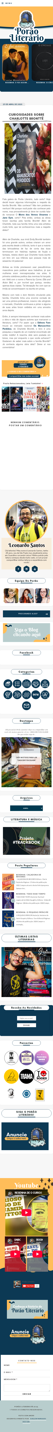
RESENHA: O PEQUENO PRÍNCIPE (32, 912)
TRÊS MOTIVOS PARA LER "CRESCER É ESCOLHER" (26, 758)
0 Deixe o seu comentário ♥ (22, 371)
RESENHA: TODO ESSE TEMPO (30, 894)
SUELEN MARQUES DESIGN (34, 1420)
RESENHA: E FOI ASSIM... (17, 82)
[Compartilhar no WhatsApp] (30, 380)
